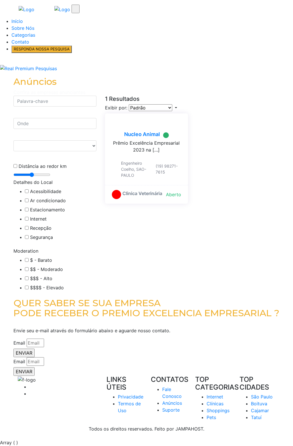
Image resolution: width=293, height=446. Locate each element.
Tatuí (256, 417)
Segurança (41, 237)
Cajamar (260, 410)
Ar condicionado (48, 200)
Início (17, 21)
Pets (211, 417)
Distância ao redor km (43, 166)
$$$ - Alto (41, 278)
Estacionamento (47, 210)
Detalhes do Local (33, 182)
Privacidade (130, 397)
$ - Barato (41, 260)
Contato (20, 42)
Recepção (41, 228)
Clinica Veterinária (142, 193)
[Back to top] (1, 436)
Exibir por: (116, 108)
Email (19, 343)
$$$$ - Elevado (47, 287)
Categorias (23, 35)
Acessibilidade (45, 191)
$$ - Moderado (46, 269)
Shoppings (218, 410)
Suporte (171, 410)
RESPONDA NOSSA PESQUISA (42, 49)
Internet (38, 219)
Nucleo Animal (142, 134)
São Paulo (262, 397)
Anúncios (172, 403)
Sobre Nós (22, 28)
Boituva (259, 403)
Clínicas (215, 403)
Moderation (25, 251)
